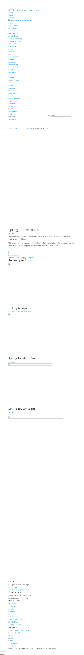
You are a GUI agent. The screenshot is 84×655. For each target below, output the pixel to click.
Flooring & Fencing (15, 39)
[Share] (3, 651)
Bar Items (11, 62)
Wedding (11, 106)
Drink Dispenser (14, 57)
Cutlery (11, 49)
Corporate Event (14, 98)
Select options (28, 312)
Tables (10, 85)
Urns (10, 75)
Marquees (12, 88)
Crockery (11, 52)
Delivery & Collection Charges (19, 630)
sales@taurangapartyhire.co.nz (19, 590)
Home (10, 23)
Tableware (12, 44)
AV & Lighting (13, 36)
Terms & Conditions (15, 633)
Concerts (11, 104)
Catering (11, 59)
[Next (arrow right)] (3, 654)
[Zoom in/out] (7, 651)
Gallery (11, 114)
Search (48, 115)
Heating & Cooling (15, 41)
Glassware (12, 46)
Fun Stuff (11, 31)
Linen (10, 54)
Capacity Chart (13, 93)
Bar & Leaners (13, 80)
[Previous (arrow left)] (1, 654)
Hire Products (13, 26)
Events (10, 96)
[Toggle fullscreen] (5, 651)
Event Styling (13, 33)
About (10, 13)
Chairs (10, 83)
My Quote (12, 117)
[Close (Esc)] (1, 651)
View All (11, 91)
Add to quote (13, 255)
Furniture (11, 78)
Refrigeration (13, 72)
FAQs (10, 635)
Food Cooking (13, 65)
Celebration (12, 101)
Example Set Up (14, 111)
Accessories (12, 28)
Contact (11, 15)
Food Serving (13, 67)
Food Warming (13, 70)
